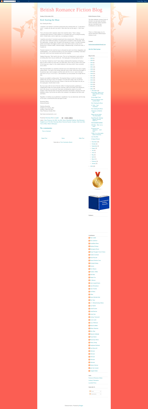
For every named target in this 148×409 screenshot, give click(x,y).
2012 (91, 86)
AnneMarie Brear (94, 243)
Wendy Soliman (94, 365)
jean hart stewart (94, 368)
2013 (91, 84)
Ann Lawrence (93, 240)
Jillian (91, 294)
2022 (91, 64)
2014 (91, 82)
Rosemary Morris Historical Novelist (62, 122)
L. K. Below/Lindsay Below (97, 303)
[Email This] (65, 118)
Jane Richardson (94, 286)
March (93, 159)
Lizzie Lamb (93, 320)
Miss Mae (92, 331)
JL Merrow (92, 280)
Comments (93, 394)
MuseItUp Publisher (71, 120)
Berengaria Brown (94, 249)
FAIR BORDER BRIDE (97, 122)
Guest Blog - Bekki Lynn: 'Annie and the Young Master (97, 94)
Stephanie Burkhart (95, 345)
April (93, 157)
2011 (91, 88)
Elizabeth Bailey (94, 263)
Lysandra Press (92, 383)
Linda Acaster (93, 308)
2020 (91, 69)
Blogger (81, 405)
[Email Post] (62, 117)
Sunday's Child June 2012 (78, 122)
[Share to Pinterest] (72, 118)
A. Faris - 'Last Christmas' (95, 106)
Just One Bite (94, 136)
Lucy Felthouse (94, 322)
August (94, 148)
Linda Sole (92, 314)
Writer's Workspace (52, 123)
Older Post (81, 138)
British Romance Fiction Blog (71, 10)
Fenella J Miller (94, 271)
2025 (91, 58)
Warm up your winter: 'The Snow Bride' (96, 115)
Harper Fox (93, 277)
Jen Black (92, 291)
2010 (91, 166)
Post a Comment (46, 131)
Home (63, 138)
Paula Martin (93, 337)
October (94, 144)
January (94, 163)
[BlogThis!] (67, 118)
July (93, 150)
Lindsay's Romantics (94, 380)
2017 (91, 75)
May (93, 154)
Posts (92, 391)
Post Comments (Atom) (66, 142)
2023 (91, 62)
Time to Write (43, 123)
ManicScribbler (94, 325)
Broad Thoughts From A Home (97, 252)
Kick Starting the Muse (97, 103)
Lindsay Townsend (94, 317)
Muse (64, 120)
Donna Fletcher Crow (95, 260)
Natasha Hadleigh (94, 334)
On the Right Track (96, 97)
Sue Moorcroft (93, 348)
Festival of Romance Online (95, 378)
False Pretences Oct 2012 (50, 120)
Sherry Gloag (93, 342)
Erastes (92, 266)
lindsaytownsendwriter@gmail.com (97, 44)
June (93, 152)
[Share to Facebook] (70, 118)
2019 (91, 71)
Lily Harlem (93, 305)
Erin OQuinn (93, 269)
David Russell (93, 257)
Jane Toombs (93, 288)
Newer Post (44, 138)
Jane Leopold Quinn (95, 283)
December (94, 90)
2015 (91, 80)
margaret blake (94, 371)
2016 (91, 78)
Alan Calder (93, 237)
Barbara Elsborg (94, 246)
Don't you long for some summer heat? (97, 100)
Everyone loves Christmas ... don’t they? (96, 130)
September (94, 146)
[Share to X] (68, 118)
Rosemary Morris (94, 339)
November (94, 141)
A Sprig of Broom (95, 139)
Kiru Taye (92, 300)
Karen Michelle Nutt (95, 297)
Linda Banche (93, 311)
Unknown (92, 351)
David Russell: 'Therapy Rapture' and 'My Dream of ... (97, 119)
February (94, 161)
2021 (91, 67)
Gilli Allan (92, 274)
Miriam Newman (94, 328)
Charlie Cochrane (94, 254)
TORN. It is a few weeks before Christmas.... (97, 134)
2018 (91, 73)
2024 (91, 60)
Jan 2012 (60, 120)
